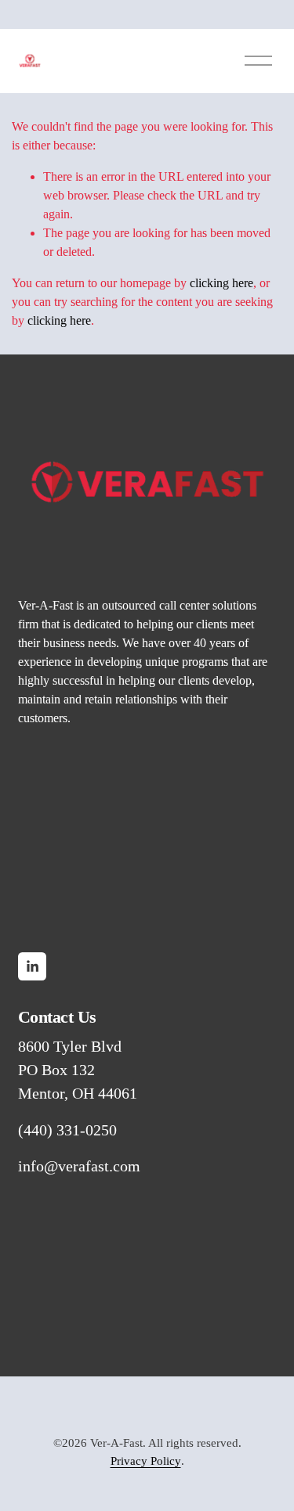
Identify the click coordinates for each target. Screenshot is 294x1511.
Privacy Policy (146, 1461)
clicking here (221, 283)
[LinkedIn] (32, 966)
